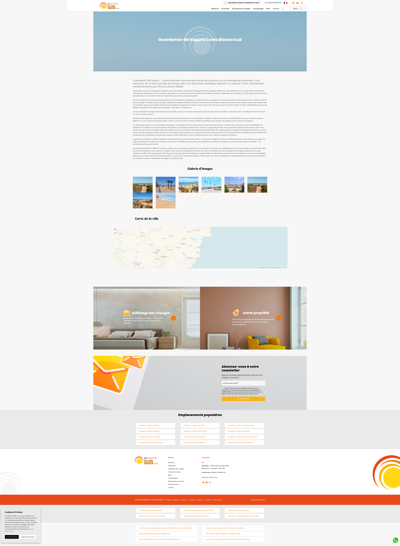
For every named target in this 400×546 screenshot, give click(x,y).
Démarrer (215, 9)
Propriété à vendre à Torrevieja (194, 437)
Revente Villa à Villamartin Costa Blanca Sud (154, 534)
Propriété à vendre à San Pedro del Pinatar (242, 437)
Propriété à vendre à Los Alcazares (151, 442)
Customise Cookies (27, 537)
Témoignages (258, 9)
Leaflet (257, 267)
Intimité (183, 500)
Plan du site (218, 500)
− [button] (115, 232)
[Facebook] (293, 3)
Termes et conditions (196, 500)
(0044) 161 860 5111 (273, 3)
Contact (276, 9)
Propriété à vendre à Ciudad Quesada (241, 425)
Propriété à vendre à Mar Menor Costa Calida (243, 516)
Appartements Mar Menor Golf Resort (196, 516)
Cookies (208, 500)
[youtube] (297, 3)
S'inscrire (244, 399)
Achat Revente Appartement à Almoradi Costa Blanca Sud (159, 539)
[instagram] (301, 3)
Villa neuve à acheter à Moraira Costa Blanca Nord (223, 534)
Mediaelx (262, 500)
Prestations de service (176, 481)
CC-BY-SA (284, 267)
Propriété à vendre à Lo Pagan (149, 437)
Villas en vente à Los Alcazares (238, 510)
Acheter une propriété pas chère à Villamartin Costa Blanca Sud (227, 539)
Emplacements (173, 484)
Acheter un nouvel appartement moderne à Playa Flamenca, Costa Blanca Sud (165, 528)
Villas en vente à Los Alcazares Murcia (152, 516)
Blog (169, 475)
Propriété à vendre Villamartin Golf (151, 510)
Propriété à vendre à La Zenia (149, 425)
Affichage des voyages (241, 9)
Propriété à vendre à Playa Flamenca (240, 442)
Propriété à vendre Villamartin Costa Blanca (198, 510)
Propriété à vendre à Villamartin (194, 442)
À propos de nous (174, 472)
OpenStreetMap (270, 267)
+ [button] (115, 229)
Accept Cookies (11, 537)
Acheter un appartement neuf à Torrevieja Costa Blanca (225, 528)
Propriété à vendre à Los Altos (194, 425)
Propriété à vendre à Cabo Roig (238, 431)
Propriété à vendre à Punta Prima (195, 431)
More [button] (268, 9)
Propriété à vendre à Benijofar (149, 431)
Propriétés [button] (225, 9)
